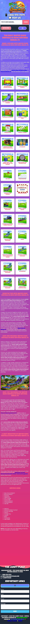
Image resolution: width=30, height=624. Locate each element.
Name (2, 589)
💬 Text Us (15, 18)
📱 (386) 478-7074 (15, 15)
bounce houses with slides (8, 474)
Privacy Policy (12, 621)
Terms (20, 621)
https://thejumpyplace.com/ (9, 413)
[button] (6, 28)
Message (3, 603)
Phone (2, 599)
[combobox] (11, 22)
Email (2, 594)
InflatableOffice (22, 618)
